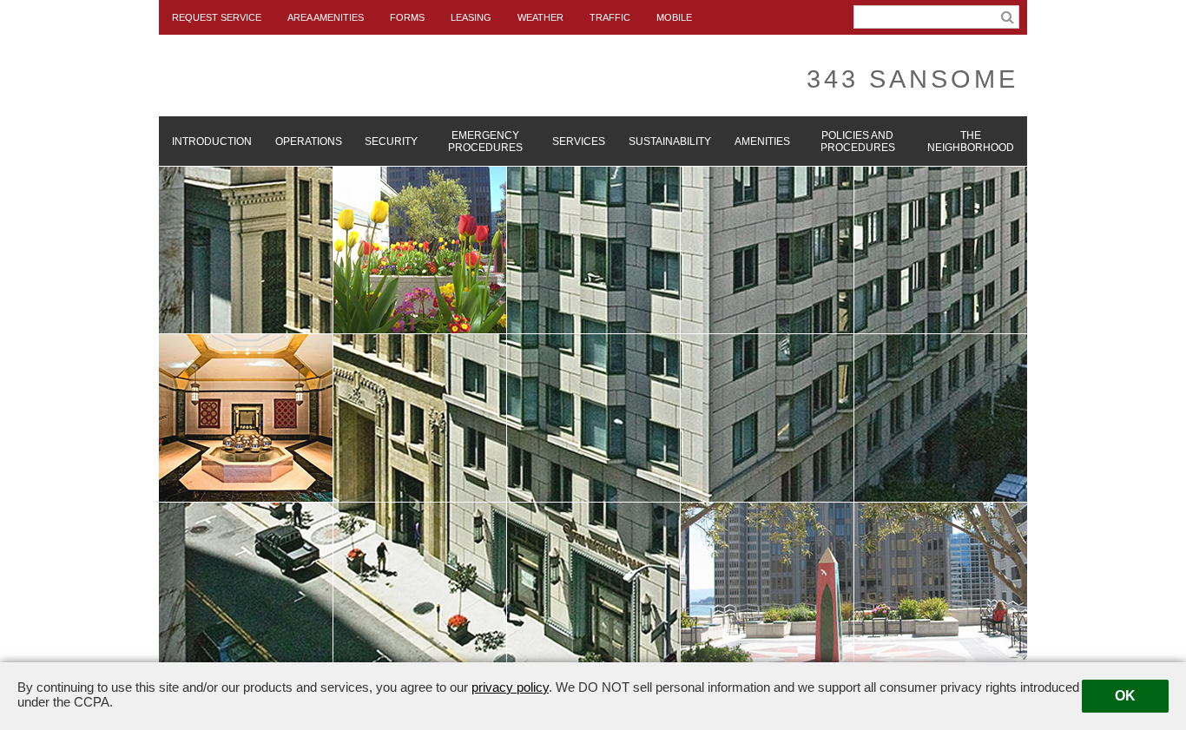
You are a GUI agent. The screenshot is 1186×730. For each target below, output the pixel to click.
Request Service (216, 17)
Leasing (471, 17)
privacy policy (510, 687)
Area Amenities (325, 17)
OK (1125, 695)
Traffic (610, 17)
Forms (407, 17)
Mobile (674, 17)
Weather (540, 17)
